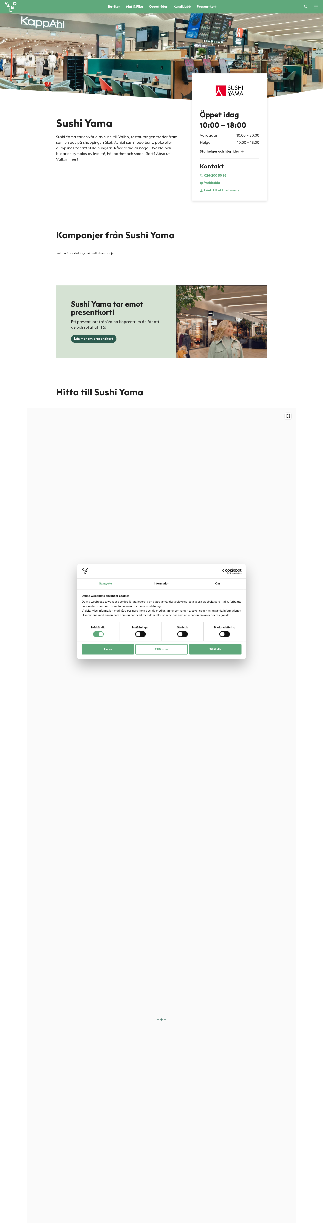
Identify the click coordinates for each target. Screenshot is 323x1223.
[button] (229, 151)
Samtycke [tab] (105, 583)
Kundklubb (182, 6)
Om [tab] (217, 583)
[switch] (140, 634)
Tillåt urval (161, 649)
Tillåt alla (215, 649)
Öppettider (158, 6)
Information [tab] (161, 583)
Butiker (114, 6)
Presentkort (207, 6)
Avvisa (108, 649)
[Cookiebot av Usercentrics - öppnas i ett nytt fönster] (225, 571)
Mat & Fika (134, 6)
